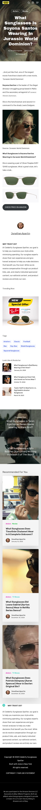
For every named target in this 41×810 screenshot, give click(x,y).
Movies (25, 11)
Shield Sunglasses (28, 346)
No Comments (20, 54)
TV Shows (16, 597)
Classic (17, 342)
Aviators (7, 342)
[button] (37, 3)
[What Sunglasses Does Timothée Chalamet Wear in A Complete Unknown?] (21, 511)
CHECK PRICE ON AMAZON (15, 207)
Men (5, 346)
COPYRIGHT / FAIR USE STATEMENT (20, 773)
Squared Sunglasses (11, 351)
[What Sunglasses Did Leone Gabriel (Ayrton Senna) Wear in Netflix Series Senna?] (21, 585)
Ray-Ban (13, 346)
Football (26, 342)
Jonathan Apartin (16, 50)
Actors (16, 11)
